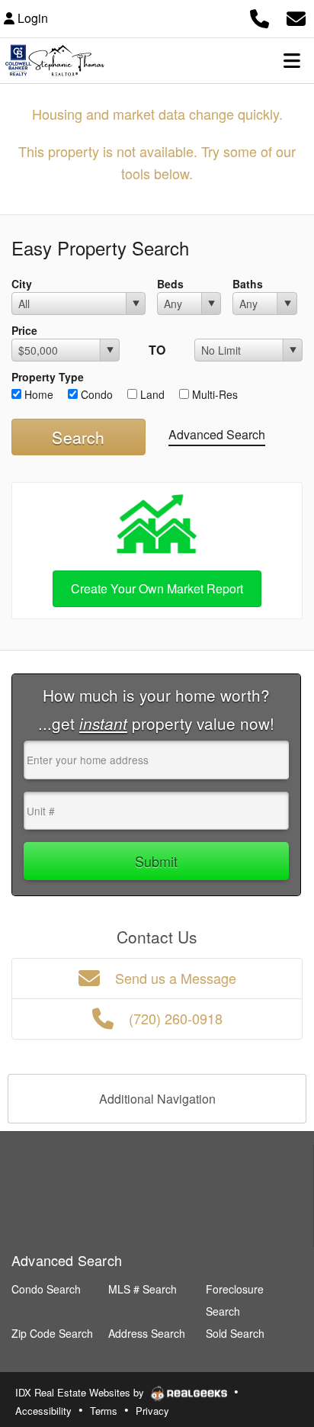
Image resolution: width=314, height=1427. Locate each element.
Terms (103, 1410)
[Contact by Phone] (259, 16)
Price (24, 330)
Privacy (152, 1410)
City (21, 283)
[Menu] (292, 60)
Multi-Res (213, 394)
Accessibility (43, 1410)
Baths (247, 283)
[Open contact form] (296, 16)
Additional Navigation (157, 1098)
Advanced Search (216, 434)
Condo (95, 394)
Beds (170, 283)
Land (151, 394)
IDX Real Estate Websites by (81, 1392)
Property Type (47, 376)
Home (37, 394)
